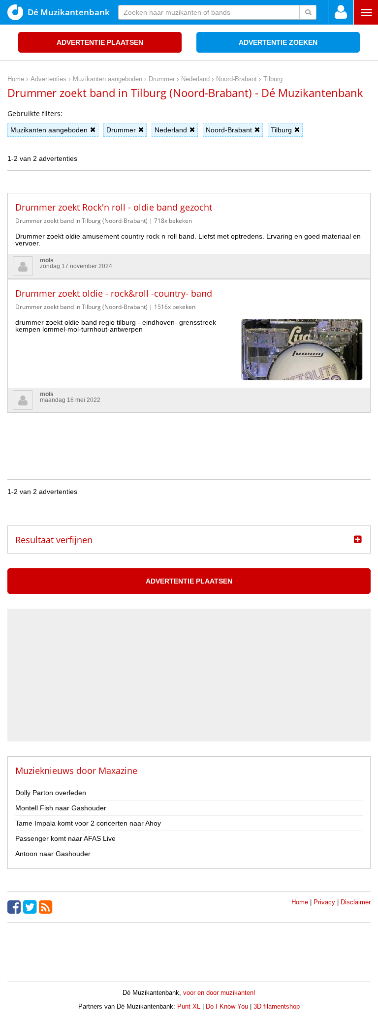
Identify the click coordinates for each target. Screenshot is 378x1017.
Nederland (171, 130)
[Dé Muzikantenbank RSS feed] (47, 907)
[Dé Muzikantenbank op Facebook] (15, 907)
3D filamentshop (276, 1006)
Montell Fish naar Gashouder (60, 808)
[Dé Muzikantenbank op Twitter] (31, 907)
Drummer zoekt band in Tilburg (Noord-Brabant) (81, 220)
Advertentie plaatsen (100, 42)
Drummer (121, 130)
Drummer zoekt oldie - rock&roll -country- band (113, 293)
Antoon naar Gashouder (53, 854)
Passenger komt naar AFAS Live (65, 838)
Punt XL (188, 1006)
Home (299, 902)
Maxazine (117, 770)
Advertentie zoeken (278, 42)
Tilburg (281, 130)
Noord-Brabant (229, 130)
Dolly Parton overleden (50, 793)
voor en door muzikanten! (219, 992)
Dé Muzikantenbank (69, 12)
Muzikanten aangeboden (49, 130)
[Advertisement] (189, 435)
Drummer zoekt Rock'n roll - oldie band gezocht (113, 207)
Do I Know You (227, 1006)
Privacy (324, 902)
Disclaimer (356, 902)
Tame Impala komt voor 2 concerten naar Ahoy (88, 823)
